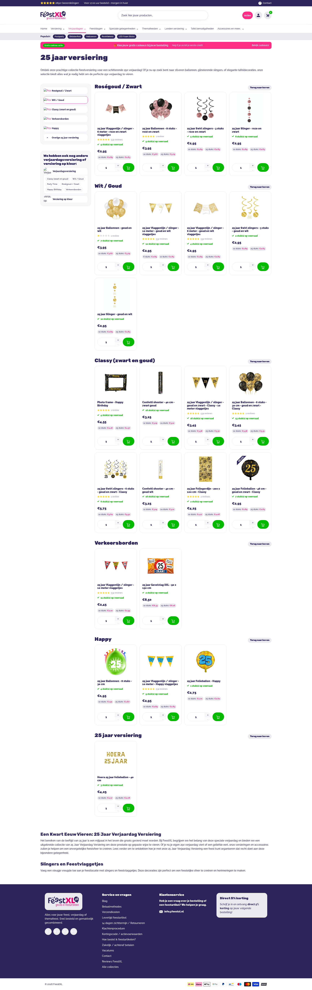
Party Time (52, 184)
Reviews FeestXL (112, 961)
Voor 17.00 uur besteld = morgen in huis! (106, 3)
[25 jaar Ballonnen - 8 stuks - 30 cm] (116, 661)
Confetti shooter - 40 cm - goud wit (158, 490)
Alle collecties (110, 966)
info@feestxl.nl (174, 911)
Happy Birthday (54, 189)
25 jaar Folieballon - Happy (203, 681)
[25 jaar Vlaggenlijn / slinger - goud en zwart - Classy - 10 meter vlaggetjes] (205, 383)
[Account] (258, 15)
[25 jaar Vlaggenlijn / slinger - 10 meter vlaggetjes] (116, 565)
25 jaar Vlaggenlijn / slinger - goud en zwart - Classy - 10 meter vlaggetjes (205, 405)
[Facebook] (56, 931)
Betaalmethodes (112, 906)
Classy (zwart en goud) (57, 179)
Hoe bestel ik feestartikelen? (119, 939)
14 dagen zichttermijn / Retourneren (123, 923)
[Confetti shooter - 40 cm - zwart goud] (160, 383)
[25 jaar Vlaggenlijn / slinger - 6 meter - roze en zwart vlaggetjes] (116, 109)
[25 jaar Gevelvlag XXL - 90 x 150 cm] (160, 565)
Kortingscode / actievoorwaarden (122, 934)
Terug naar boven (259, 87)
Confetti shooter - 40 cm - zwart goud (158, 404)
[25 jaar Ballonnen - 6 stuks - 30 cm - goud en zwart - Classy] (250, 383)
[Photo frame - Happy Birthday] (116, 383)
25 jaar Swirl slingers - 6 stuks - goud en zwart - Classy (115, 490)
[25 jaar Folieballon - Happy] (205, 661)
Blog (104, 901)
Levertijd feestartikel (114, 917)
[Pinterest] (73, 931)
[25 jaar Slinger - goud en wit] (116, 294)
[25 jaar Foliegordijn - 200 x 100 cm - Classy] (205, 469)
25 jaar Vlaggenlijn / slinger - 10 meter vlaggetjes (115, 586)
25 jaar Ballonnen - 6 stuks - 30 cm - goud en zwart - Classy (249, 405)
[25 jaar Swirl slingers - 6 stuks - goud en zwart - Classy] (116, 469)
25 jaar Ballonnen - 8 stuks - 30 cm (114, 683)
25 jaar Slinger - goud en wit (114, 314)
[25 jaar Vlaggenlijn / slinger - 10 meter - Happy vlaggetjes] (160, 661)
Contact (106, 955)
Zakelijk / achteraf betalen (118, 945)
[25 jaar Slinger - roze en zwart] (250, 109)
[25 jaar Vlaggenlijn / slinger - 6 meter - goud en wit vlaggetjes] (205, 208)
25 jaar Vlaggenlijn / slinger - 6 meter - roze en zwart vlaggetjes (115, 131)
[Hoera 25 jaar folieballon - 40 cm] (116, 758)
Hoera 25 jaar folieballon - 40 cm (115, 779)
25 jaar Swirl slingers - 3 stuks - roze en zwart (205, 130)
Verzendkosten (111, 912)
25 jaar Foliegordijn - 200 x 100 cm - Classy (203, 490)
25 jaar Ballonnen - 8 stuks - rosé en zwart (159, 130)
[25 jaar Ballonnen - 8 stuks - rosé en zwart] (160, 109)
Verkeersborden (73, 189)
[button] (118, 165)
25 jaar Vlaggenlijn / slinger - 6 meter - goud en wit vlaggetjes (205, 231)
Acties (247, 15)
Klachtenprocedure (113, 928)
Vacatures (108, 950)
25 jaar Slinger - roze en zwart (246, 130)
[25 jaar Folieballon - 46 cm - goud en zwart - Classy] (250, 469)
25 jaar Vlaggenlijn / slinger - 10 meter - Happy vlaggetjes (160, 683)
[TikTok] (65, 931)
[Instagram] (48, 931)
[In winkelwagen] (128, 167)
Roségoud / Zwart (70, 184)
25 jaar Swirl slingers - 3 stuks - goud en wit (250, 229)
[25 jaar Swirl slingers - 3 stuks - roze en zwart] (205, 109)
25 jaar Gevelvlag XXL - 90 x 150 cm (159, 586)
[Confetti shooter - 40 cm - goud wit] (160, 469)
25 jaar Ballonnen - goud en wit (114, 229)
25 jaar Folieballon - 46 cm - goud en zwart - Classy (249, 490)
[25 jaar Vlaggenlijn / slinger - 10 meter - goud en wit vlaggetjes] (160, 208)
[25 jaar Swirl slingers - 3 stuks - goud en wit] (250, 208)
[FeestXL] (53, 15)
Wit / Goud (78, 179)
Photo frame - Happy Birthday (110, 404)
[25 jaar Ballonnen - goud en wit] (116, 208)
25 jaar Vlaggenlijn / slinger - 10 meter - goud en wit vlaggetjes (160, 231)
